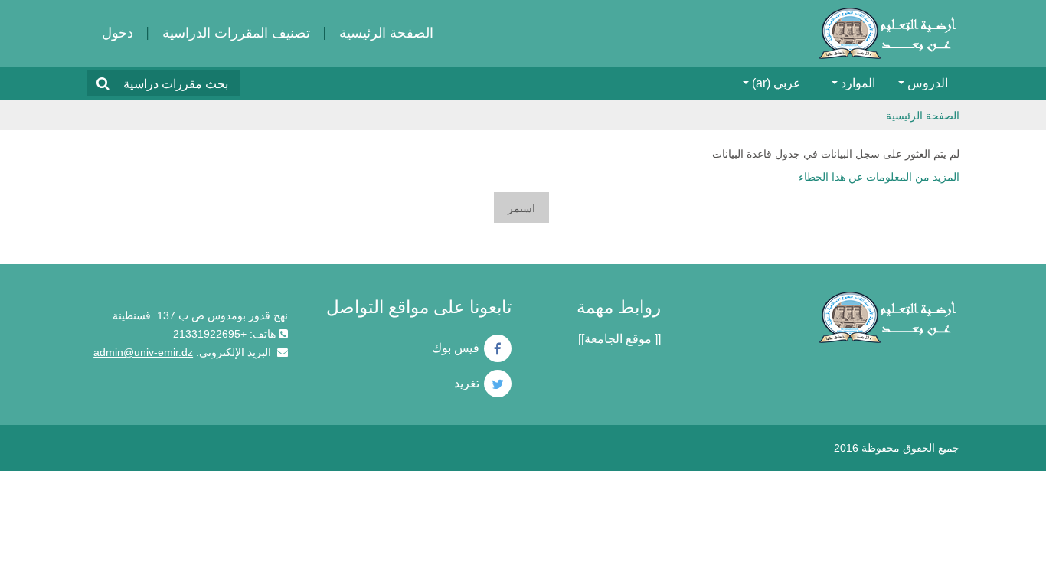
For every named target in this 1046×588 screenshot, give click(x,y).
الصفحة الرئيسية (386, 33)
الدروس (927, 83)
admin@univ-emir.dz (143, 352)
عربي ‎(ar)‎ (776, 83)
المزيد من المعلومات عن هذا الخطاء (879, 177)
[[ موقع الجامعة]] (619, 338)
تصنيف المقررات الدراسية (236, 33)
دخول (117, 33)
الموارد (858, 83)
